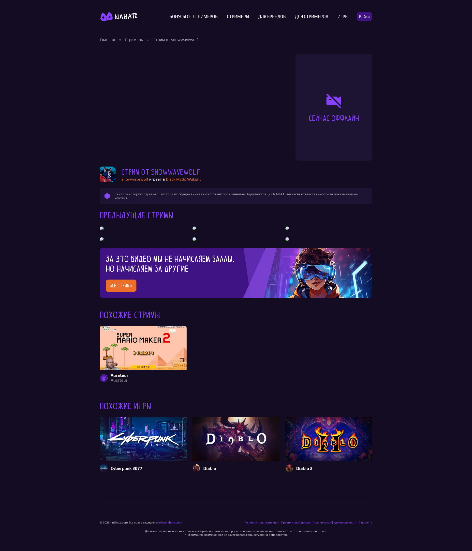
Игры (343, 16)
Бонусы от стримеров (194, 16)
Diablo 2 (304, 468)
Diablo (209, 468)
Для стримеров (311, 16)
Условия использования (262, 522)
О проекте (365, 522)
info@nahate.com (170, 522)
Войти (364, 16)
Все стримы (121, 286)
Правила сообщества (295, 522)
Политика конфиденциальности (334, 522)
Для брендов (272, 16)
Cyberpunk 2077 (126, 468)
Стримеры (238, 16)
